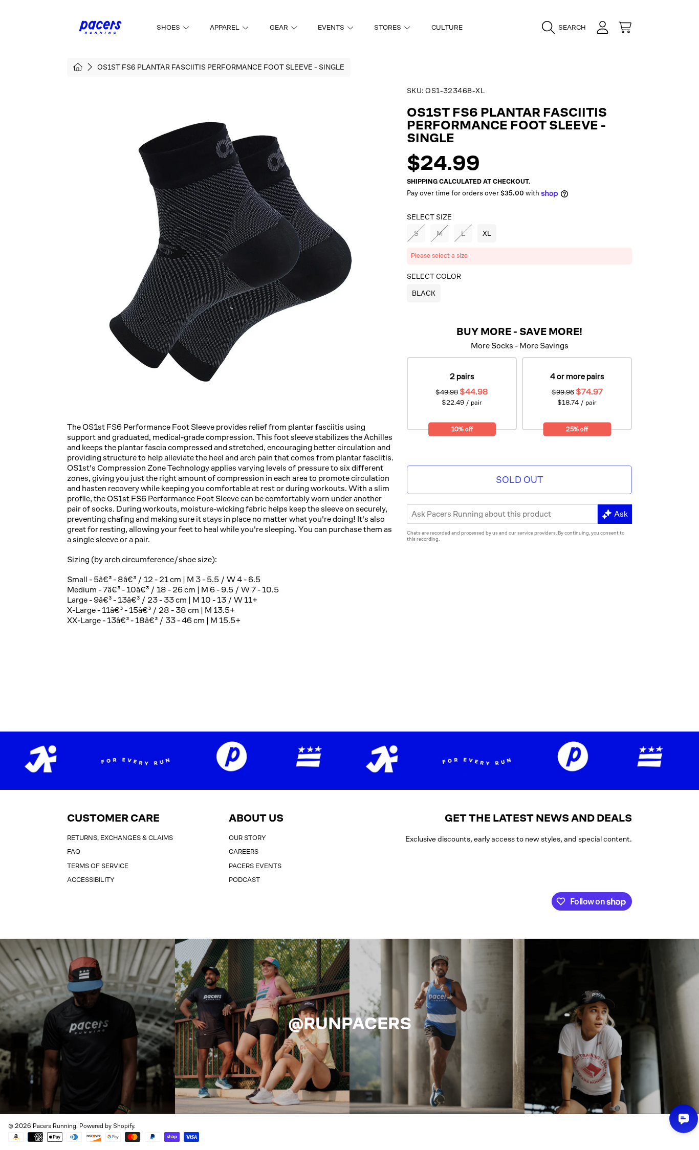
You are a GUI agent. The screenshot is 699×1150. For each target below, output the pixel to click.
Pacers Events (255, 866)
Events (332, 27)
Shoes (169, 27)
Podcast (244, 879)
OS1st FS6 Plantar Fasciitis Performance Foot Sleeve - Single (220, 67)
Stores (388, 27)
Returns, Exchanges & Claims (120, 838)
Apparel (225, 27)
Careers (243, 851)
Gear (280, 27)
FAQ (73, 851)
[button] (566, 27)
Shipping (422, 181)
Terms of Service (97, 866)
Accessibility (91, 879)
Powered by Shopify (106, 1126)
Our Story (247, 838)
